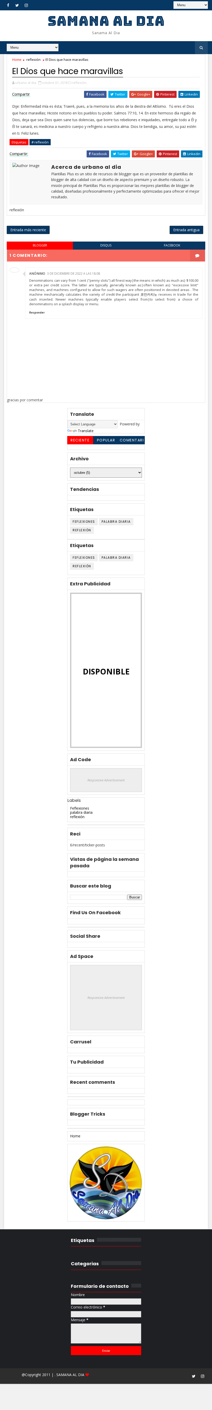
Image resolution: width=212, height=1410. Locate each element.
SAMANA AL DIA (106, 21)
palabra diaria (116, 521)
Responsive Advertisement (106, 780)
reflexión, (79, 82)
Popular (106, 440)
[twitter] (17, 5)
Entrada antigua (186, 229)
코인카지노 (148, 294)
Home (16, 59)
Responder (37, 312)
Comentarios (132, 441)
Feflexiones (84, 521)
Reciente (80, 440)
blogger (40, 245)
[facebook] (8, 5)
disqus (105, 245)
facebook (172, 245)
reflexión (33, 59)
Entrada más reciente (28, 229)
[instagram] (26, 5)
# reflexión (40, 142)
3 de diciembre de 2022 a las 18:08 (73, 273)
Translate (86, 430)
